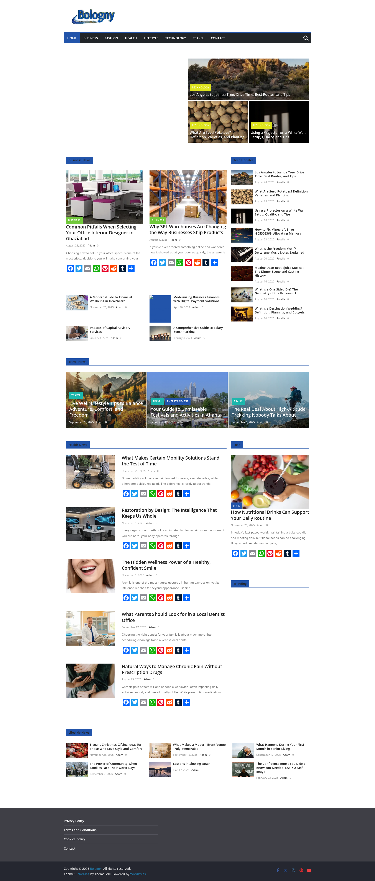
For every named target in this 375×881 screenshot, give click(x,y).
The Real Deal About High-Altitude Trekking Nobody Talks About (269, 412)
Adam (91, 245)
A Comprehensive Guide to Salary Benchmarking (198, 330)
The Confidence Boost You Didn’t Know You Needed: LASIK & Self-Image (280, 767)
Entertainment (177, 401)
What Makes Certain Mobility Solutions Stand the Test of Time (170, 461)
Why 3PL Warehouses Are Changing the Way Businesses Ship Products (188, 229)
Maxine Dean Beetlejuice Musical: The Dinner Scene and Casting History (279, 271)
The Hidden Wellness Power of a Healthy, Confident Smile (166, 565)
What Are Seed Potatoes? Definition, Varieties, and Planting (217, 134)
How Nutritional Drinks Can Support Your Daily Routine (270, 515)
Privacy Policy (74, 821)
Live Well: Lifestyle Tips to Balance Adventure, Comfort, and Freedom (106, 409)
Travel (198, 38)
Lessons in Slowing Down (191, 764)
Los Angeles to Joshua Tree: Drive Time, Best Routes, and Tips (240, 94)
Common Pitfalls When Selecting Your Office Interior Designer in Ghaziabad (101, 233)
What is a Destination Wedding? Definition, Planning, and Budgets (280, 310)
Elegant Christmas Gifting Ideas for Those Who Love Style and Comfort (116, 746)
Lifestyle (151, 38)
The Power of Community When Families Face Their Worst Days (113, 766)
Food (236, 506)
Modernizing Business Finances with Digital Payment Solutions (196, 299)
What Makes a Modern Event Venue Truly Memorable (199, 746)
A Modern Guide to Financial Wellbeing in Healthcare (111, 299)
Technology (175, 38)
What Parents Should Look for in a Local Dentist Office (173, 617)
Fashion (111, 38)
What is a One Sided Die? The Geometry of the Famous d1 (276, 291)
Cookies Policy (74, 839)
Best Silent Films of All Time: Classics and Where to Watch (119, 47)
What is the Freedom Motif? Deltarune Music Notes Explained (279, 250)
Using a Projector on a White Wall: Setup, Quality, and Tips (278, 134)
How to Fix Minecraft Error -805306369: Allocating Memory (278, 231)
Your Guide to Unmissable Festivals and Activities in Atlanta (186, 412)
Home (72, 38)
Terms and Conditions (80, 830)
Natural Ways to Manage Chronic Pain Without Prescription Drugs (172, 669)
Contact (218, 38)
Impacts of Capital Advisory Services (110, 330)
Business (91, 38)
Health (131, 38)
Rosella (280, 182)
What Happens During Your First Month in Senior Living (280, 746)
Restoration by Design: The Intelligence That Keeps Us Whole (169, 513)
